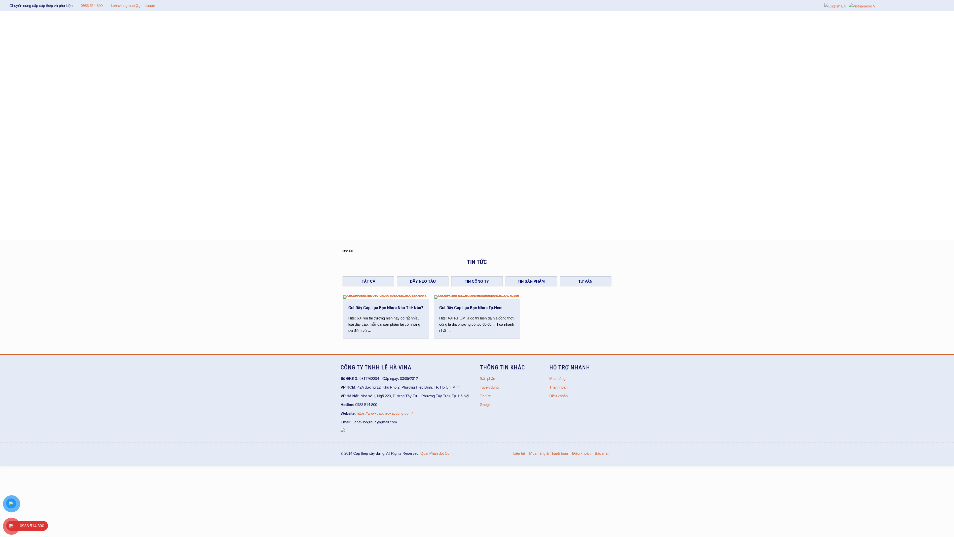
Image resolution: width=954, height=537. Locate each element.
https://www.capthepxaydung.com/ (385, 413)
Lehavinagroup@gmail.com (133, 5)
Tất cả (368, 281)
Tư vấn (585, 281)
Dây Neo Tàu (423, 281)
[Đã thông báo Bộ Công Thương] (343, 431)
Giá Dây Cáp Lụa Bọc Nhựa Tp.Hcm (470, 307)
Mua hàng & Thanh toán (548, 453)
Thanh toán (558, 387)
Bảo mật (601, 453)
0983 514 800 (92, 5)
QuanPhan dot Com (436, 453)
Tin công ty (477, 281)
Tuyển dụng (489, 387)
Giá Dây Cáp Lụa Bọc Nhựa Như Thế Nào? (385, 307)
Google (485, 405)
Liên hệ (519, 453)
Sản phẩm (488, 378)
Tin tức (485, 396)
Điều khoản (558, 396)
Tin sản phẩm (531, 281)
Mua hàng (557, 378)
